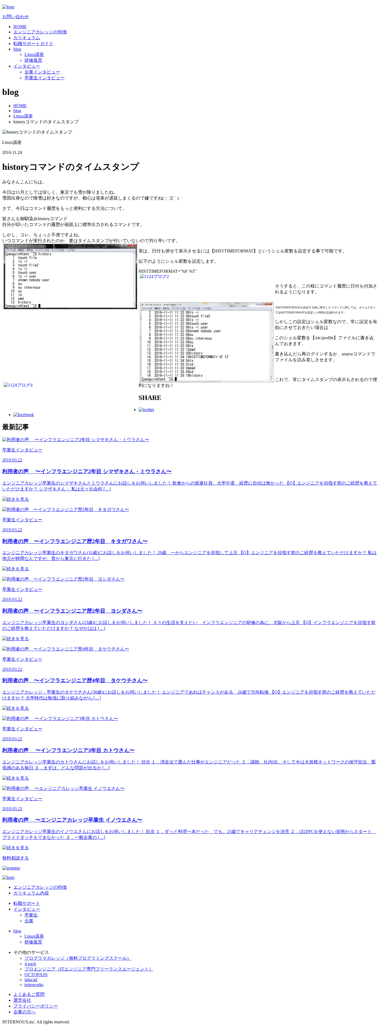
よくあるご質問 (29, 994)
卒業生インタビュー (44, 77)
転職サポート (26, 903)
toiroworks (33, 984)
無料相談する (15, 858)
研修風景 (33, 60)
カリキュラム (26, 37)
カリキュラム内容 (31, 893)
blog (17, 49)
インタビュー (26, 66)
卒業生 (31, 915)
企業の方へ (24, 1012)
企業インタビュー (42, 72)
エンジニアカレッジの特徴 (40, 32)
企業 (28, 921)
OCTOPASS (36, 974)
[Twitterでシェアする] (146, 409)
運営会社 (22, 1000)
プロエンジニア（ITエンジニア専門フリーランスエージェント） (88, 969)
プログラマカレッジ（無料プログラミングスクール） (77, 958)
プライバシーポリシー (35, 1006)
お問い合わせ (15, 16)
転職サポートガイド (33, 43)
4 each (30, 963)
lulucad (30, 979)
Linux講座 (34, 54)
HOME (20, 26)
